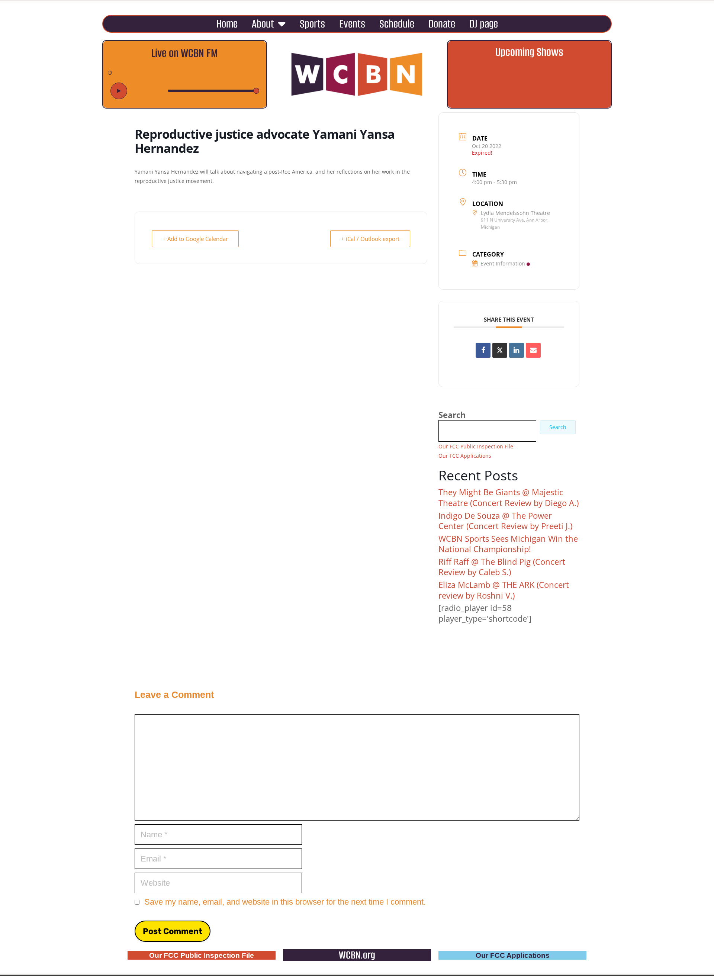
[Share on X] (499, 350)
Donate (441, 23)
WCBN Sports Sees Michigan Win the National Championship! (508, 544)
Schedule (396, 23)
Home (227, 23)
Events (352, 23)
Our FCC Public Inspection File (475, 446)
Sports (312, 23)
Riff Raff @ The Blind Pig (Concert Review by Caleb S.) (501, 567)
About (263, 23)
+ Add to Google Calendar (195, 238)
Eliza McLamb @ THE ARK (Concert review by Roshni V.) (503, 590)
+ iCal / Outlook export (370, 238)
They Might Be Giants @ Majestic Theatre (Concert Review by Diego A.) (508, 497)
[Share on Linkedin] (516, 350)
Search (452, 414)
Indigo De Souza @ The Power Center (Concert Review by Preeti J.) (505, 521)
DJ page (483, 23)
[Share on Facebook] (483, 350)
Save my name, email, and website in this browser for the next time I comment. (285, 901)
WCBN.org (357, 955)
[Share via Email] (533, 350)
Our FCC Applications (464, 455)
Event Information (502, 263)
